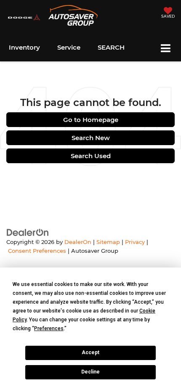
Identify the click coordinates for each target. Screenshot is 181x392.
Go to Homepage (90, 120)
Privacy (135, 242)
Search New (91, 138)
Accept (90, 352)
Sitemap (108, 242)
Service (68, 47)
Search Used (91, 156)
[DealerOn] (27, 232)
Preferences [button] (49, 328)
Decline (90, 372)
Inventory (24, 47)
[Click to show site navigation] (165, 49)
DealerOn (77, 242)
